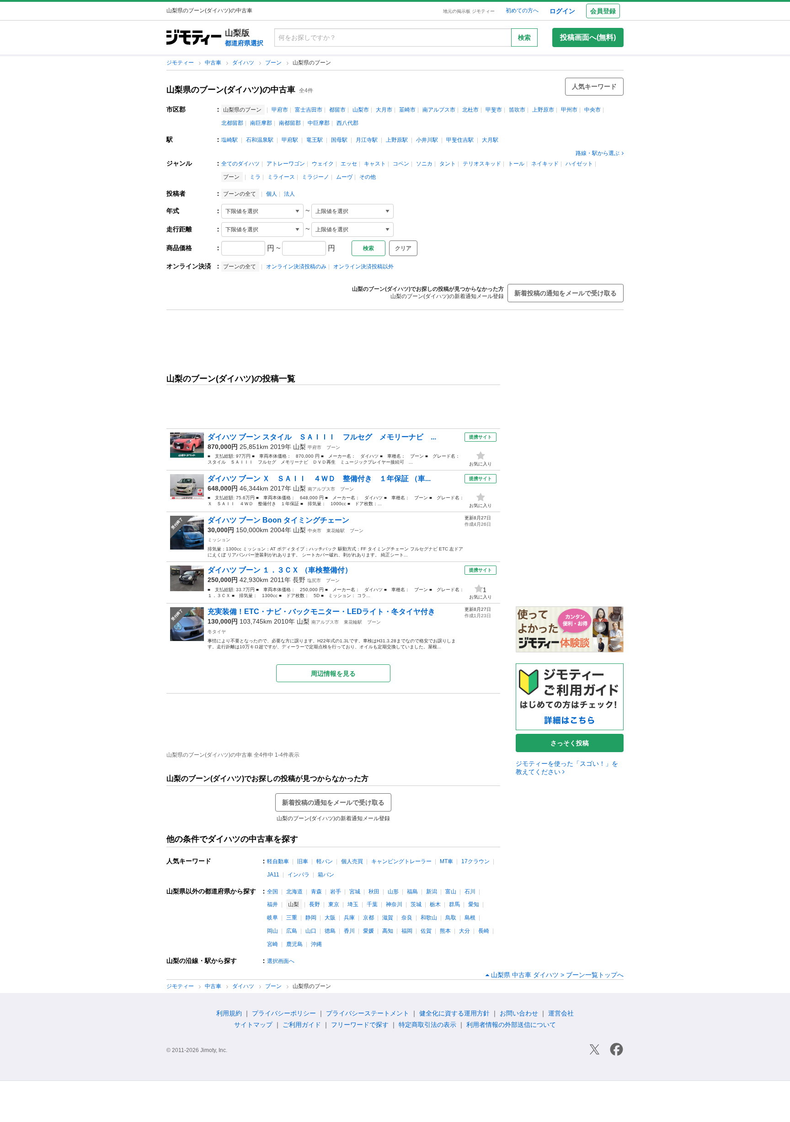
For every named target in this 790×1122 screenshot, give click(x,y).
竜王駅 (314, 140)
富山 (450, 891)
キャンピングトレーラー (401, 861)
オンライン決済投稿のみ (296, 266)
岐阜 (272, 917)
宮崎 (272, 944)
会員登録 (603, 11)
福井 (272, 904)
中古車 (214, 62)
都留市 (337, 110)
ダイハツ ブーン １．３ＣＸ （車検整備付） (280, 570)
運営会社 (561, 1013)
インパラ (299, 874)
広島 (291, 931)
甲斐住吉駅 (460, 140)
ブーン (274, 62)
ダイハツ (244, 62)
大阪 (330, 917)
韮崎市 (407, 110)
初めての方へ (522, 10)
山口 (310, 931)
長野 (299, 579)
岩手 (335, 891)
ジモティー (180, 62)
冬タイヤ (217, 631)
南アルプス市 (438, 110)
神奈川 (394, 904)
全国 (272, 891)
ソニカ (424, 163)
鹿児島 (294, 944)
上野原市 (543, 110)
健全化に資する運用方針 (454, 1013)
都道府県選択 (244, 43)
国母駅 (339, 140)
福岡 (406, 931)
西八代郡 (347, 123)
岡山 (272, 931)
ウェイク (323, 163)
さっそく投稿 (569, 743)
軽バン (324, 861)
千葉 (372, 904)
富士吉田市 (308, 110)
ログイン (562, 11)
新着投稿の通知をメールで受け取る (565, 293)
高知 (387, 931)
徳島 (330, 931)
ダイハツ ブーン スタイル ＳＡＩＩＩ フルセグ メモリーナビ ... (322, 437)
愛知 (473, 904)
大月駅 (490, 140)
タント (447, 163)
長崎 (483, 931)
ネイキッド (545, 163)
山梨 (299, 446)
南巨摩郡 (261, 123)
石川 (469, 891)
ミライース (281, 177)
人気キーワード (594, 86)
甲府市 (280, 110)
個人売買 (352, 861)
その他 (367, 177)
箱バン (326, 874)
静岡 (310, 917)
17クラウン (475, 861)
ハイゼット (579, 163)
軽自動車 (278, 861)
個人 (271, 194)
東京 (333, 904)
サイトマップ (253, 1024)
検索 (524, 37)
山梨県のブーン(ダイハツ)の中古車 (230, 89)
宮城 (354, 891)
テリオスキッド (482, 163)
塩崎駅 (229, 140)
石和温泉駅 (259, 140)
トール (516, 163)
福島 (412, 891)
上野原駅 (397, 140)
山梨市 (360, 110)
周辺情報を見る (333, 673)
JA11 (273, 874)
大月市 (384, 110)
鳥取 (450, 917)
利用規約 (229, 1013)
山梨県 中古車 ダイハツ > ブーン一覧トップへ (557, 974)
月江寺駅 (367, 140)
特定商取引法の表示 (427, 1024)
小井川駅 (427, 140)
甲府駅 (290, 140)
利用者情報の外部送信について (511, 1024)
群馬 (454, 904)
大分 (464, 931)
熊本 (445, 931)
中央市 (592, 110)
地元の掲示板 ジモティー (469, 11)
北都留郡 (232, 123)
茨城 (416, 904)
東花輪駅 (335, 530)
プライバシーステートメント (367, 1013)
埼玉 (352, 904)
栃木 (435, 904)
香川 (349, 931)
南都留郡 (290, 123)
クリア (403, 248)
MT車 (446, 861)
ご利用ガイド (302, 1024)
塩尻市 (314, 580)
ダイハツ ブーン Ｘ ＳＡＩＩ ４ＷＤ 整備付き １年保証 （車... (319, 478)
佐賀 (426, 931)
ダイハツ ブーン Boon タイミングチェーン (278, 520)
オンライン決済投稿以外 (363, 266)
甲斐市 (494, 110)
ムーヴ (344, 177)
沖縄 (316, 944)
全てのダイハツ (240, 163)
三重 (291, 917)
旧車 (302, 861)
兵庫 (349, 917)
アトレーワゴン (286, 163)
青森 (316, 891)
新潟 (431, 891)
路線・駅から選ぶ (597, 153)
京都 (368, 917)
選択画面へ (280, 961)
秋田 (373, 891)
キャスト (375, 163)
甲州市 (569, 110)
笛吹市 (517, 110)
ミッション (219, 539)
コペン (401, 163)
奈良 (406, 917)
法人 (289, 194)
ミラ (255, 177)
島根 (469, 917)
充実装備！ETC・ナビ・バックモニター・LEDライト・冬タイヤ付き (321, 611)
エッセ (349, 163)
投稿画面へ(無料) (588, 37)
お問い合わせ (519, 1013)
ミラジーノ (315, 177)
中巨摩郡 (319, 123)
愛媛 (368, 931)
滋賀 (387, 917)
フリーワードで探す (360, 1024)
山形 (393, 891)
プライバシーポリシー (284, 1013)
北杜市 (470, 110)
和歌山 (429, 917)
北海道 (294, 891)
